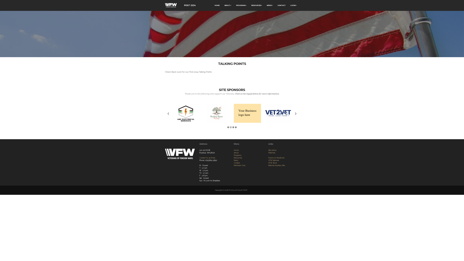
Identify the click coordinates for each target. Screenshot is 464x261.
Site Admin (272, 150)
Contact (237, 163)
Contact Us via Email (207, 158)
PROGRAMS (240, 5)
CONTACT (282, 5)
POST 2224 (190, 5)
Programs (237, 155)
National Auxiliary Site (276, 165)
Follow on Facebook (276, 158)
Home (236, 150)
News (236, 160)
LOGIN (293, 5)
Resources (238, 158)
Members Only (240, 165)
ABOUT (227, 5)
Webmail (271, 153)
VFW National (273, 160)
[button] (168, 113)
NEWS (269, 5)
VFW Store (272, 163)
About (236, 153)
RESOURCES (256, 5)
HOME (217, 5)
